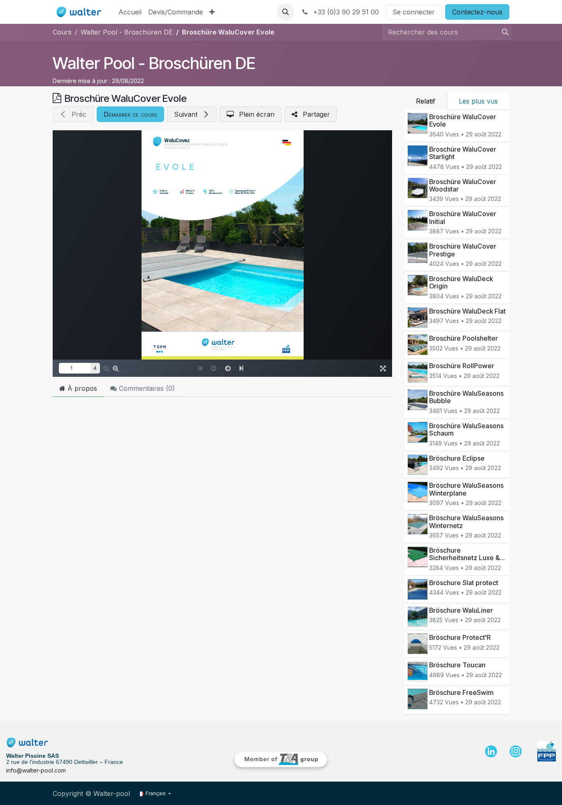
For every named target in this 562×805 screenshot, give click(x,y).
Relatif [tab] (425, 101)
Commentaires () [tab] (146, 388)
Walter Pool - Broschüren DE (154, 63)
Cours (62, 32)
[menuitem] (130, 12)
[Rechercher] (503, 32)
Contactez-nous (477, 12)
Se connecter (413, 12)
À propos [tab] (81, 388)
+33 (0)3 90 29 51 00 (345, 12)
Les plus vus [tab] (478, 101)
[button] (285, 12)
